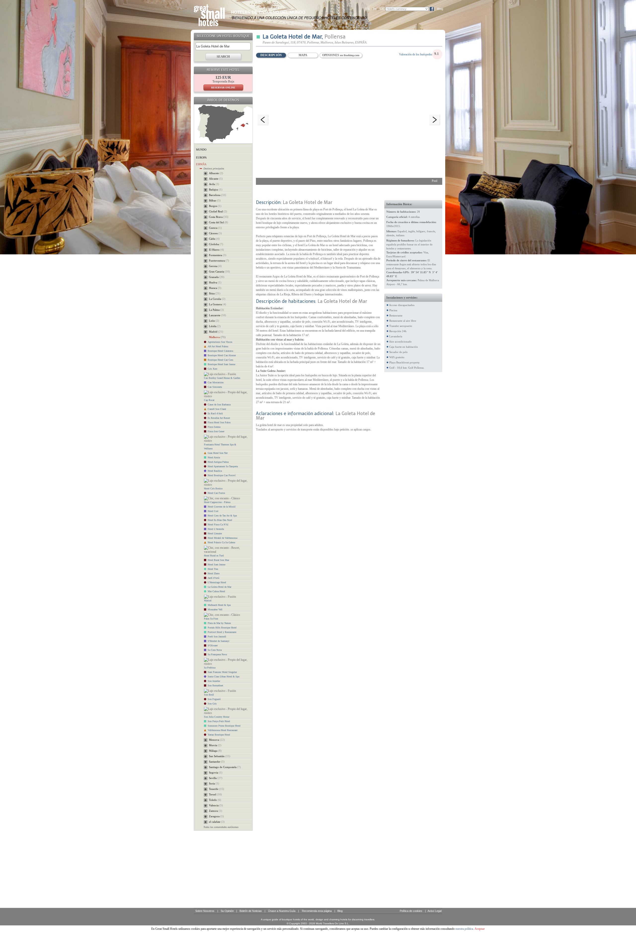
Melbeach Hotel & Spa (219, 605)
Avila (214, 184)
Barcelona (217, 195)
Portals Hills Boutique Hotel (222, 627)
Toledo (215, 799)
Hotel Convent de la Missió (222, 506)
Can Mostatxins (216, 382)
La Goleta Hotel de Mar (219, 586)
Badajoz (215, 189)
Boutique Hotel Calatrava (220, 351)
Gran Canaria (219, 271)
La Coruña (217, 298)
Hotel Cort (213, 511)
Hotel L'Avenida (216, 529)
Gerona (215, 266)
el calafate (217, 821)
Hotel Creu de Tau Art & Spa (222, 515)
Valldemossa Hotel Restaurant (223, 730)
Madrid (216, 331)
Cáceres (215, 233)
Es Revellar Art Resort (219, 418)
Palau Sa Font (211, 618)
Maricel (207, 600)
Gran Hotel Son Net (218, 453)
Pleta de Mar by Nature (219, 623)
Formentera (217, 255)
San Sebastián (219, 756)
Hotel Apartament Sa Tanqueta (223, 466)
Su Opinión (227, 910)
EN (367, 9)
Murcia (215, 745)
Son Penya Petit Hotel (219, 721)
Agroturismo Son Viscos (220, 342)
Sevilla (215, 778)
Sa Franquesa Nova (217, 654)
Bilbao (215, 200)
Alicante (216, 178)
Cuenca (215, 227)
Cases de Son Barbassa (219, 404)
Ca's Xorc (212, 368)
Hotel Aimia (214, 457)
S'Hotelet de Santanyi (218, 641)
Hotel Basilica (215, 470)
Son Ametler (214, 681)
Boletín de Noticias (250, 910)
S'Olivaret (213, 645)
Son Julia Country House (216, 716)
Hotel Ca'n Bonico (213, 488)
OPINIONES (331, 55)
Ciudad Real (218, 211)
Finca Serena (214, 427)
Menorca (217, 739)
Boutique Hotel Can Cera (220, 359)
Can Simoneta (215, 387)
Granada (216, 276)
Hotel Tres (213, 569)
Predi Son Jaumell (217, 636)
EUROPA (201, 157)
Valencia (216, 805)
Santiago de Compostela (225, 767)
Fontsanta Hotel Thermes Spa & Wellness (220, 446)
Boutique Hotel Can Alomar (222, 355)
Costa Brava (218, 216)
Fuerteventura (219, 260)
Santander (217, 761)
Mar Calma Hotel (216, 591)
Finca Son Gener (216, 431)
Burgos (215, 205)
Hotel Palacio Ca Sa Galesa (221, 542)
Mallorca (217, 337)
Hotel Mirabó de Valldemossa (222, 538)
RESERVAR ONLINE (223, 87)
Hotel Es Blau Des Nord (220, 520)
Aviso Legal (434, 910)
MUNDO (201, 149)
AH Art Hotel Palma (218, 346)
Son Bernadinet (215, 685)
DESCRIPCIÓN (271, 55)
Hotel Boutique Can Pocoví (222, 475)
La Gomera (217, 304)
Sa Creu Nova (215, 650)
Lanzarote (217, 315)
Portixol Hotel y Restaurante (222, 632)
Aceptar (480, 929)
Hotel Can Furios (216, 493)
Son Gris (212, 703)
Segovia (215, 772)
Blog (440, 9)
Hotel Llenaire (215, 533)
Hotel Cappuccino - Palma (217, 502)
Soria (214, 783)
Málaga (215, 750)
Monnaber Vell (215, 609)
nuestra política (464, 929)
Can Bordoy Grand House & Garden (222, 378)
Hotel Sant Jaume (216, 564)
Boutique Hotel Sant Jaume (221, 364)
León (214, 320)
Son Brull (209, 694)
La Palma (216, 309)
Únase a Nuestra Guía (281, 910)
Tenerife (216, 788)
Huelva (215, 282)
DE (382, 9)
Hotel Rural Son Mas (218, 560)
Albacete (216, 173)
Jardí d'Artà (213, 578)
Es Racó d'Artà (215, 413)
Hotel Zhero (214, 573)
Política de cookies (411, 910)
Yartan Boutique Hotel (219, 734)
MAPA (303, 55)
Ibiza (214, 293)
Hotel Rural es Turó (214, 555)
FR (375, 9)
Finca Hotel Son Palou (219, 422)
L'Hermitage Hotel (217, 582)
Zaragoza (216, 816)
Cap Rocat (209, 400)
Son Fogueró (214, 699)
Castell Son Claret (217, 409)
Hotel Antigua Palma (218, 462)
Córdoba (216, 244)
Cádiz (214, 238)
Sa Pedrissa (209, 667)
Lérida (215, 326)
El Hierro (216, 249)
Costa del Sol (218, 222)
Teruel (215, 794)
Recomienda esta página (317, 910)
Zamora (215, 810)
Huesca (215, 287)
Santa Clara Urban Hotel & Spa (223, 676)
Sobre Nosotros (204, 910)
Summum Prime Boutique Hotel (224, 725)
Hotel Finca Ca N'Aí (218, 524)
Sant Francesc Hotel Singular (222, 672)
